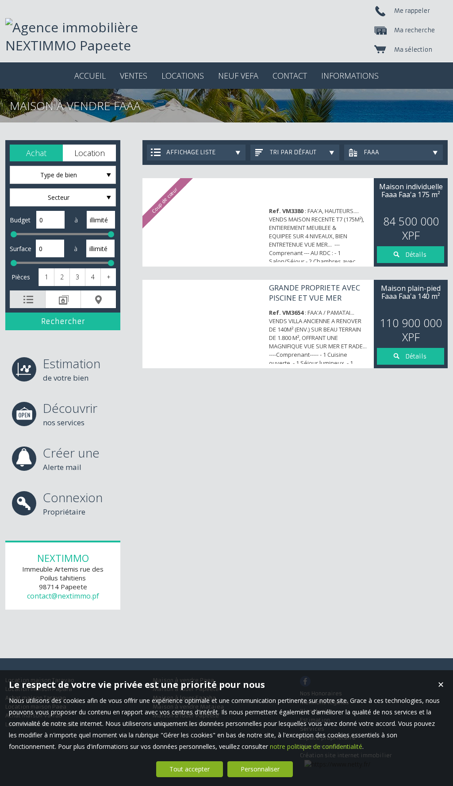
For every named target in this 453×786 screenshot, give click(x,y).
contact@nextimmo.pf (63, 596)
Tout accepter (189, 769)
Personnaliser (260, 769)
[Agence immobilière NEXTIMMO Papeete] (93, 45)
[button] (36, 153)
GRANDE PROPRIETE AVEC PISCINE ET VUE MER (314, 292)
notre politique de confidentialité (316, 746)
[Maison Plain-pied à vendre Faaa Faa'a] (203, 324)
